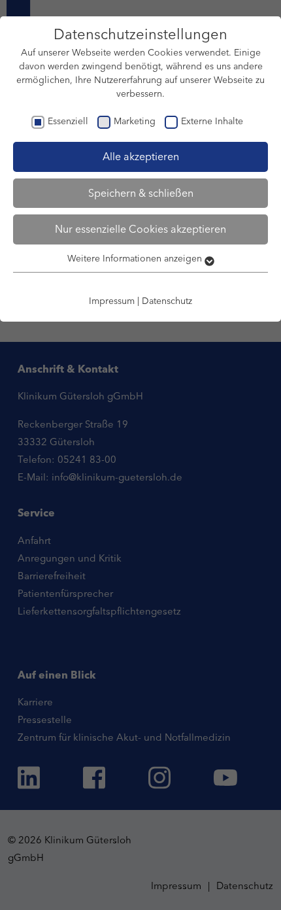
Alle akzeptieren (141, 156)
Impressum (112, 301)
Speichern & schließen (140, 192)
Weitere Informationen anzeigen (136, 258)
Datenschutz (167, 301)
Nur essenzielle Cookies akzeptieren (140, 228)
